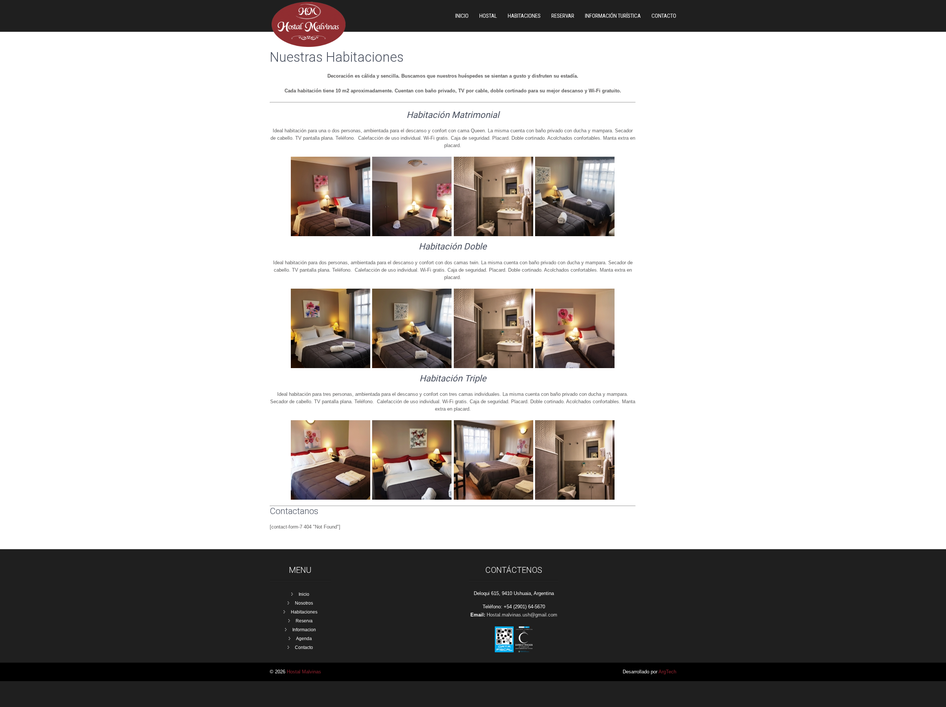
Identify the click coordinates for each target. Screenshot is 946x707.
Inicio (462, 16)
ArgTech (667, 671)
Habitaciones (304, 612)
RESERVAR (562, 16)
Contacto (663, 16)
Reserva (304, 620)
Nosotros (304, 603)
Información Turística (613, 16)
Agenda (304, 638)
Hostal (488, 16)
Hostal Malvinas (304, 671)
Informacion (304, 629)
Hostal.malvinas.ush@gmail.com (522, 615)
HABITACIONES (524, 16)
